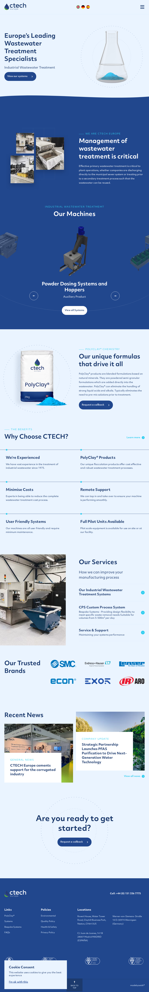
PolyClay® (9, 916)
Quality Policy (48, 921)
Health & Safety (49, 927)
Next (115, 295)
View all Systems (74, 310)
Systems (8, 921)
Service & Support (102, 632)
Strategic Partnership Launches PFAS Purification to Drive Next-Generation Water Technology (104, 753)
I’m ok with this (18, 982)
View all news (132, 776)
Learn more (133, 437)
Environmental (48, 916)
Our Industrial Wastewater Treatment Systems (101, 592)
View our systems (17, 76)
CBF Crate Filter (74, 281)
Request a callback (93, 405)
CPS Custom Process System (107, 612)
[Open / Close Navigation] (142, 7)
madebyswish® (137, 985)
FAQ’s (7, 933)
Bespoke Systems (12, 927)
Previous (33, 295)
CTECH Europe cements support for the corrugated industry (33, 770)
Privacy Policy (48, 933)
